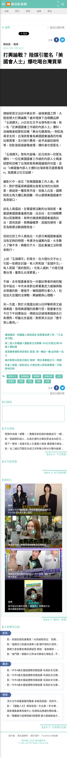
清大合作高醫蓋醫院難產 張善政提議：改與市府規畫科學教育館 (33, 701)
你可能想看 (10, 461)
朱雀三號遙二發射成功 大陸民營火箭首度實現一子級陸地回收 (33, 367)
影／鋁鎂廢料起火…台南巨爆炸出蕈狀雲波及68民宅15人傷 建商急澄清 (35, 438)
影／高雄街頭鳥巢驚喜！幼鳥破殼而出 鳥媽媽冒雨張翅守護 (33, 639)
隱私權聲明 (22, 735)
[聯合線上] (9, 4)
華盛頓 (37, 376)
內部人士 (12, 376)
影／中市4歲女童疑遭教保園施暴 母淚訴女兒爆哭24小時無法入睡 (33, 670)
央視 (21, 381)
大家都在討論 (12, 626)
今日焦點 (9, 428)
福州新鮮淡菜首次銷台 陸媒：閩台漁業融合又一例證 (33, 360)
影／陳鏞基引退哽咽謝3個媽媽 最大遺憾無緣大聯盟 (33, 715)
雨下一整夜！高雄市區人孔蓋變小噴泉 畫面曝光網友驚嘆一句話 (35, 443)
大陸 (47, 381)
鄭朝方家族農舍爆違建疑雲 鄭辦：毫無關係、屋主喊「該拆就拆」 (33, 649)
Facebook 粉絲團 (50, 735)
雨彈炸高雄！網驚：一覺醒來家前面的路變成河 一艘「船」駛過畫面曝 (35, 434)
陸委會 (11, 381)
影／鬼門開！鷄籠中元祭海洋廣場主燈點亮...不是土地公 (33, 654)
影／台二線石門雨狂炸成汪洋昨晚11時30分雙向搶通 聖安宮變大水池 (35, 448)
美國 (38, 381)
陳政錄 (7, 44)
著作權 (11, 735)
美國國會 (25, 376)
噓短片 (8, 480)
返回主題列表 (57, 27)
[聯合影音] (19, 4)
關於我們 (35, 735)
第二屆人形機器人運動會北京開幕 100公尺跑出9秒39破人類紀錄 (33, 345)
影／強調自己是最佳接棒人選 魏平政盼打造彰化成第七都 (33, 644)
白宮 (59, 376)
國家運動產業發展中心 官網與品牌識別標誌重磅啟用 (33, 710)
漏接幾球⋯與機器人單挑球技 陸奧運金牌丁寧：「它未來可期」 (34, 336)
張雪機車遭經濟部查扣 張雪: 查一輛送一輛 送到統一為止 (34, 353)
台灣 (30, 381)
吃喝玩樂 (48, 376)
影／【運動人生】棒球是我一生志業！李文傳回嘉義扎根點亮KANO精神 (33, 706)
